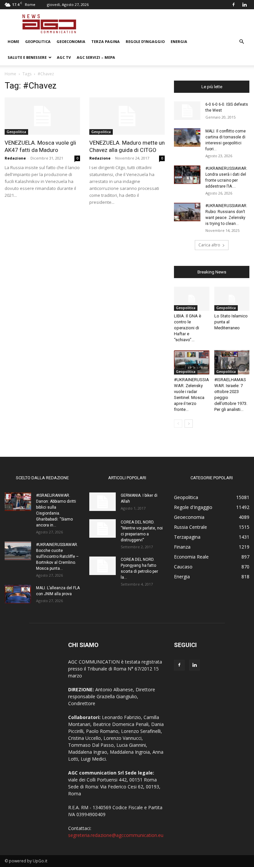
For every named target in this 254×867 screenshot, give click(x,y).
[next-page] (189, 423)
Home (13, 41)
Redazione (15, 158)
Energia (179, 41)
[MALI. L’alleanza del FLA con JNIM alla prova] (18, 594)
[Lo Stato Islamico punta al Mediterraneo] (232, 299)
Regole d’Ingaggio (145, 41)
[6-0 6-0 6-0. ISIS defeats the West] (187, 110)
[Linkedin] (244, 4)
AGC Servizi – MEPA (96, 57)
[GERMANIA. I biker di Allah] (102, 501)
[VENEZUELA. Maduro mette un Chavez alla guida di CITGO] (127, 116)
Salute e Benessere (27, 57)
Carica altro (209, 245)
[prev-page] (178, 423)
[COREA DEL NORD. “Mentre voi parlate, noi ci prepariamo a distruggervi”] (102, 528)
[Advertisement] (171, 24)
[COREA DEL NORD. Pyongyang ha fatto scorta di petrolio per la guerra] (102, 566)
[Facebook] (233, 4)
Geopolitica (38, 41)
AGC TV (64, 57)
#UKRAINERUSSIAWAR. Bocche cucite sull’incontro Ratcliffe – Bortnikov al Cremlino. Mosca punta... (57, 556)
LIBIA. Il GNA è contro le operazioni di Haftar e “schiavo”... (187, 327)
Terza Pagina (105, 41)
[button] (241, 42)
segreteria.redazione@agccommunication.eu (115, 835)
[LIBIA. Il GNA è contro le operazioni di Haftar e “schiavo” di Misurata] (191, 299)
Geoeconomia (71, 41)
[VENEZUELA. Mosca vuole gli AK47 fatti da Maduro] (42, 116)
